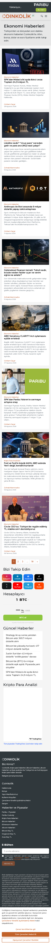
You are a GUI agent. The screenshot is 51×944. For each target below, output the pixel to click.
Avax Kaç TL (7, 837)
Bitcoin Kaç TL (7, 831)
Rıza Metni (17, 859)
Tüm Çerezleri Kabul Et (25, 934)
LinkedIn (18, 579)
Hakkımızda (6, 788)
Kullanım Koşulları (9, 797)
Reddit (39, 587)
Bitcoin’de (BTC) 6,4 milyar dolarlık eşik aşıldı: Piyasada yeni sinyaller (23, 664)
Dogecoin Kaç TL (9, 834)
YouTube (17, 587)
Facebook (28, 579)
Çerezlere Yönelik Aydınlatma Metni (16, 800)
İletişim (5, 804)
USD (27, 610)
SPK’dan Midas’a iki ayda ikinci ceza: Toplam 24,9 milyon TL (22, 673)
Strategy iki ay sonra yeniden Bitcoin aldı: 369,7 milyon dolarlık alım (21, 638)
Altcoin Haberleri (8, 828)
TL (22, 610)
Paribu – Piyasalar (9, 812)
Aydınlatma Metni (22, 857)
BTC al (22, 617)
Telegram (28, 587)
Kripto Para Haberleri (10, 818)
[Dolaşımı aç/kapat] (46, 16)
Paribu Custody (8, 815)
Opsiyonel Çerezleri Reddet (25, 940)
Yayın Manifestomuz (10, 794)
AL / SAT (41, 10)
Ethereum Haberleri (10, 824)
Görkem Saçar (9, 104)
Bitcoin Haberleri (8, 821)
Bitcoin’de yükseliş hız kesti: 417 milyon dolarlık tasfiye (22, 647)
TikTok (39, 579)
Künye (4, 791)
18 (32, 561)
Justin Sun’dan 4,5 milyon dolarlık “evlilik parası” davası (21, 655)
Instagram (6, 579)
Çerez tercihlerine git (25, 929)
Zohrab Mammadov (12, 168)
